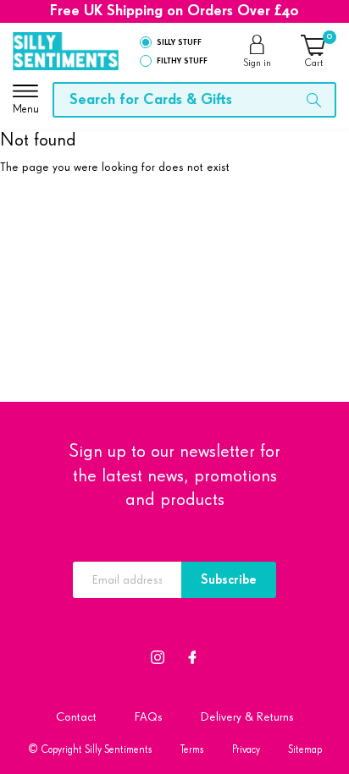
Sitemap (305, 749)
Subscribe (229, 580)
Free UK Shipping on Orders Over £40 (174, 11)
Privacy (246, 749)
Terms (192, 749)
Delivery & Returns (247, 717)
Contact (76, 717)
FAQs (149, 717)
